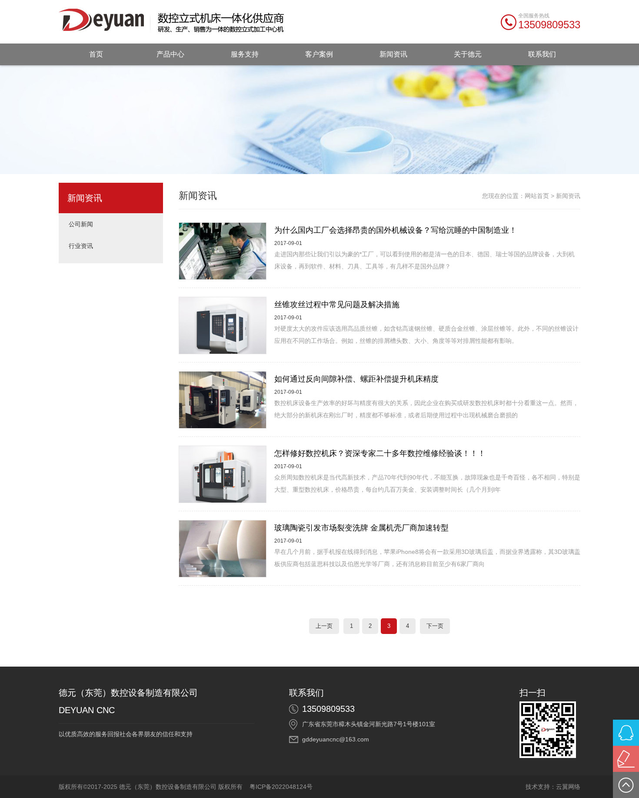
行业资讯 (81, 245)
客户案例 (319, 54)
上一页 (324, 626)
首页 (96, 54)
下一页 (434, 626)
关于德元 (468, 54)
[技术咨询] (626, 733)
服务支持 (245, 54)
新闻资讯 (393, 54)
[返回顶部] (626, 785)
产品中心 (170, 54)
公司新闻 (81, 224)
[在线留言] (626, 759)
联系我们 (542, 54)
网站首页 (537, 195)
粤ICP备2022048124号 (281, 786)
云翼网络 (568, 786)
